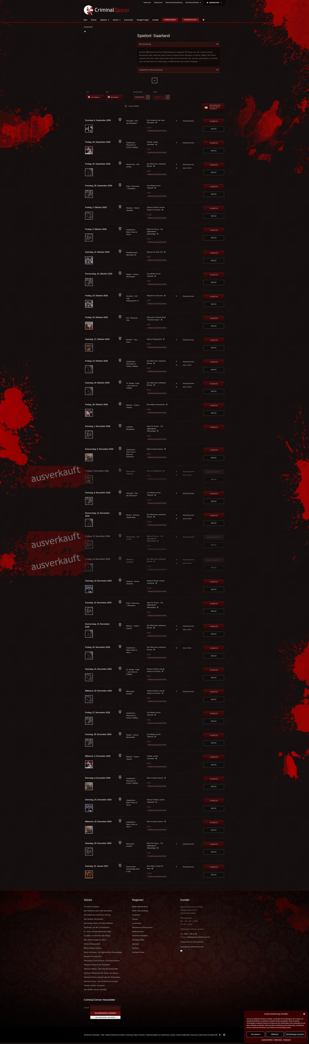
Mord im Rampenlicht (154, 339)
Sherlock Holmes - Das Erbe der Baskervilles (101, 969)
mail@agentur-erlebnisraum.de (198, 937)
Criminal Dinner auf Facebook (191, 942)
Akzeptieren (255, 1034)
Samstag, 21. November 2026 (98, 669)
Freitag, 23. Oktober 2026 (96, 361)
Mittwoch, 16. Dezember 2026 (98, 822)
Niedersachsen (138, 931)
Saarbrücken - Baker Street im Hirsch (131, 232)
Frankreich (136, 915)
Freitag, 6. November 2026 (97, 471)
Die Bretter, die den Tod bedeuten (97, 927)
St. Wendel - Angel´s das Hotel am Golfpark (132, 385)
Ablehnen (274, 1034)
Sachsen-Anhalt (138, 952)
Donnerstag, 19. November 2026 (97, 625)
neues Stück (134, 106)
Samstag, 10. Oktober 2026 (97, 252)
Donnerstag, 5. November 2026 (99, 449)
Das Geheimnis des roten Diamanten (98, 911)
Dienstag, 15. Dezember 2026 (98, 800)
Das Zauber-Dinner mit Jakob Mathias (98, 923)
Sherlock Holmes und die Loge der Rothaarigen (102, 977)
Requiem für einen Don (155, 252)
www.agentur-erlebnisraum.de (191, 947)
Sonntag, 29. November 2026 (98, 734)
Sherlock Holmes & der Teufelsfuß (97, 965)
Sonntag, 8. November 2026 (97, 493)
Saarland (135, 944)
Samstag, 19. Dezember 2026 (98, 843)
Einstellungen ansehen (295, 1034)
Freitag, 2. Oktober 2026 (96, 207)
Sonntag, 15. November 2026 (98, 603)
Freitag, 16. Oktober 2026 (96, 296)
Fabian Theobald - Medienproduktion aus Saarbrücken (152, 1035)
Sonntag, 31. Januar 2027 (96, 866)
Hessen (135, 919)
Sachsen (135, 948)
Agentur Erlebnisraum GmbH (114, 1035)
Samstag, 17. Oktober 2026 (97, 339)
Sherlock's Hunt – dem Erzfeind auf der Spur (101, 981)
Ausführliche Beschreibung (150, 70)
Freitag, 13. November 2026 (97, 536)
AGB (215, 1035)
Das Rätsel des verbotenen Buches (97, 915)
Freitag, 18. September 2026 (97, 142)
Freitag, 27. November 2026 (97, 712)
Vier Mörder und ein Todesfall (95, 990)
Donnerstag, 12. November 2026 (97, 514)
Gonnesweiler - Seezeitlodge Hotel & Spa (132, 869)
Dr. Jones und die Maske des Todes (97, 931)
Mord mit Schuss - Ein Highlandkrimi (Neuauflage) (103, 952)
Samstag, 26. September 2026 (98, 186)
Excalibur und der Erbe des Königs (97, 936)
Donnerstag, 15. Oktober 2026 (98, 274)
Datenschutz (278, 1040)
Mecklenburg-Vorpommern (142, 927)
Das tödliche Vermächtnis (156, 404)
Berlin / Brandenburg (140, 911)
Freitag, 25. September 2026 (97, 164)
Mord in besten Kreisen (155, 449)
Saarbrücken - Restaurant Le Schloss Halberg (132, 145)
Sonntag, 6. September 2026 (98, 120)
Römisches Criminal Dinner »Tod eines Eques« (102, 961)
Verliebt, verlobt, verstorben (94, 985)
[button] (304, 1014)
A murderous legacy (91, 907)
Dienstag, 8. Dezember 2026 (97, 778)
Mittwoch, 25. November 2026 (98, 691)
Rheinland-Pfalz (138, 940)
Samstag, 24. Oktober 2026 (97, 383)
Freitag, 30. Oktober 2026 (96, 404)
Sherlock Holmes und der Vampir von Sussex (101, 973)
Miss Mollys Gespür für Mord (95, 940)
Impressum (287, 1040)
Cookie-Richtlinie (267, 1040)
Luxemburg (136, 923)
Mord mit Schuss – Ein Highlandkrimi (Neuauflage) (155, 231)
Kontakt (210, 1035)
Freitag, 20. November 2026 (97, 647)
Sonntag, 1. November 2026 (97, 426)
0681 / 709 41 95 (190, 934)
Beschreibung (145, 44)
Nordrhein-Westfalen (140, 936)
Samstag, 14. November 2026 (98, 581)
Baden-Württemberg (140, 907)
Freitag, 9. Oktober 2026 (96, 229)
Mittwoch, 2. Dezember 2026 (97, 756)
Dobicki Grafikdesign (183, 1035)
